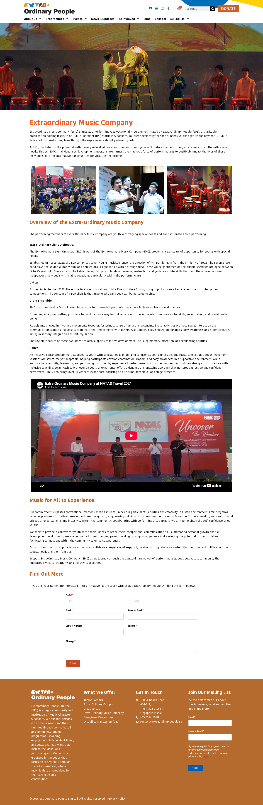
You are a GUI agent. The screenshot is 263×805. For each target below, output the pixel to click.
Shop (147, 18)
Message (75, 641)
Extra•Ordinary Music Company (104, 713)
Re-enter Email (140, 610)
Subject (136, 625)
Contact (160, 18)
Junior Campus (93, 700)
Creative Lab (92, 708)
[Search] (212, 8)
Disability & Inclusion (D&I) (101, 721)
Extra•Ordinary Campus (99, 704)
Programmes (55, 18)
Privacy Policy (116, 798)
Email (73, 610)
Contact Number (74, 625)
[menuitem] (179, 19)
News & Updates (102, 18)
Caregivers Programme (98, 717)
